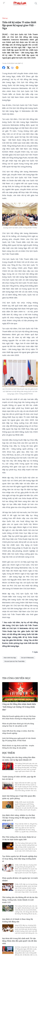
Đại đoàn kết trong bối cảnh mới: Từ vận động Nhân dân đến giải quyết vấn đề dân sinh (19, 940)
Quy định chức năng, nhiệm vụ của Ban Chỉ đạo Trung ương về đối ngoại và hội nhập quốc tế (18, 817)
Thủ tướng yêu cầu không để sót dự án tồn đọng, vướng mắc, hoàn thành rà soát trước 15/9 (20, 899)
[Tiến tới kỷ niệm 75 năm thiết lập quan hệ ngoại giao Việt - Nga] (20, 3)
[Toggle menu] (4, 3)
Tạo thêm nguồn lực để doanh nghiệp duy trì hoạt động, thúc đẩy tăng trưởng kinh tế (19, 858)
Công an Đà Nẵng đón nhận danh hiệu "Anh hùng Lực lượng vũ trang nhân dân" (19, 707)
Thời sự (5, 18)
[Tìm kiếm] (36, 3)
